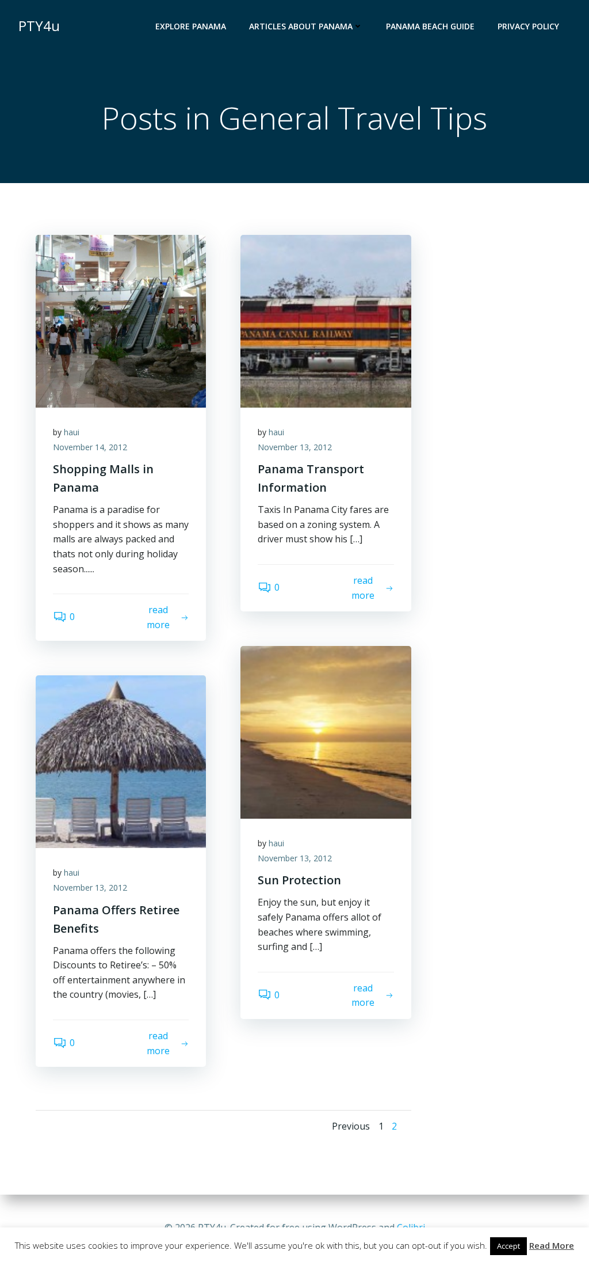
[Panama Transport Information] (325, 320)
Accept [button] (508, 1246)
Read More (551, 1245)
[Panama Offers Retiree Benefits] (121, 761)
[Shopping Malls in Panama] (121, 320)
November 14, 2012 (90, 447)
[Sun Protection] (325, 731)
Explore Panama (190, 26)
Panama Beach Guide (430, 26)
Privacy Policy (528, 26)
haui (71, 432)
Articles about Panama (301, 26)
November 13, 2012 (295, 447)
